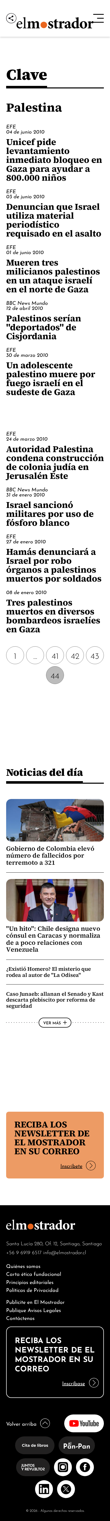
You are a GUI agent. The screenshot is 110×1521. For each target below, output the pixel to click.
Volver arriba (21, 1423)
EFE (11, 126)
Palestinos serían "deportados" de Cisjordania (43, 327)
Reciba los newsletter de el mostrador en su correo (52, 1137)
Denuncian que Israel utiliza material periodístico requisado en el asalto (53, 220)
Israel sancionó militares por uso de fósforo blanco (50, 514)
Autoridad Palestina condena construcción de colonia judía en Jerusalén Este (55, 462)
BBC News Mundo (27, 302)
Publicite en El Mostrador (35, 1301)
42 (75, 655)
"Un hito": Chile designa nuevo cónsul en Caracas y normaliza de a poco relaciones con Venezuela (53, 939)
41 (55, 655)
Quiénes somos (23, 1265)
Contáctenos (20, 1317)
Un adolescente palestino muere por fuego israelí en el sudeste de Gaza (50, 378)
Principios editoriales (29, 1281)
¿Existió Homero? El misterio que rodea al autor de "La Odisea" (48, 972)
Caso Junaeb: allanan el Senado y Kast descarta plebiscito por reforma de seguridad (55, 999)
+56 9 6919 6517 (24, 1252)
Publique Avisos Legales (33, 1309)
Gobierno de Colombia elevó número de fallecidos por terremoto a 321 (50, 855)
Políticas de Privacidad (32, 1289)
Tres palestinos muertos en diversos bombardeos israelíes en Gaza (53, 615)
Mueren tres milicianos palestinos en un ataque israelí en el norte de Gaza (53, 275)
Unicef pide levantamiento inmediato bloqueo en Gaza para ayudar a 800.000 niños (54, 159)
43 (95, 655)
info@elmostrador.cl (64, 1252)
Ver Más (52, 1022)
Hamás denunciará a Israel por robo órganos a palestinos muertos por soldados (54, 565)
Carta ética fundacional (33, 1273)
